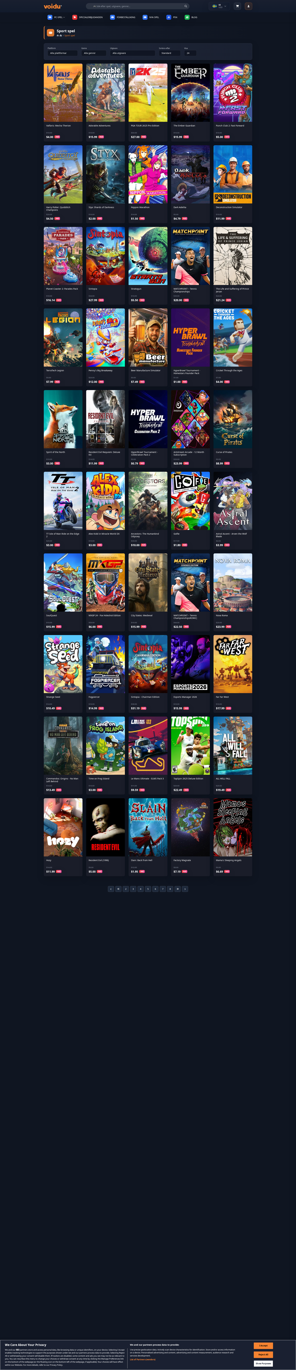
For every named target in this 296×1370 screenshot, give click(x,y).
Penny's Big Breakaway (100, 370)
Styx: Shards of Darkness (101, 207)
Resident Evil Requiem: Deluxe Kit (104, 453)
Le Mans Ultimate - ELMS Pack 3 (147, 778)
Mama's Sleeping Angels (228, 860)
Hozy (48, 860)
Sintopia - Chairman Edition (145, 696)
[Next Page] (185, 889)
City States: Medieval (141, 615)
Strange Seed (53, 696)
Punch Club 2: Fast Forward (230, 125)
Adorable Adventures (100, 125)
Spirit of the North (55, 452)
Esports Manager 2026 (185, 696)
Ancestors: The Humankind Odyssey (145, 535)
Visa (186, 48)
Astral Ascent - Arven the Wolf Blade (231, 535)
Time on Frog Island (99, 778)
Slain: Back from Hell (141, 860)
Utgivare (113, 48)
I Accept (263, 1345)
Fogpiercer (94, 696)
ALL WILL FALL (223, 778)
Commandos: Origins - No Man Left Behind (62, 780)
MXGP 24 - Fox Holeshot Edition (105, 615)
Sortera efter (164, 48)
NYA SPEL (154, 17)
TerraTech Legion (55, 370)
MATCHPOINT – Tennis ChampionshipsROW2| (185, 617)
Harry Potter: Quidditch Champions (58, 208)
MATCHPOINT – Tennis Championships (185, 290)
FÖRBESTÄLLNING (126, 17)
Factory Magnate (182, 860)
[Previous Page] (111, 889)
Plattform (52, 48)
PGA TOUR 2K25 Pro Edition (145, 125)
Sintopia (93, 288)
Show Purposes (263, 1363)
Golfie (176, 533)
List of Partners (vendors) (142, 1359)
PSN (175, 17)
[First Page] (118, 889)
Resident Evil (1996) (99, 860)
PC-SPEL (58, 17)
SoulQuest (51, 615)
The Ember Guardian (184, 125)
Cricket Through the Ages (229, 370)
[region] (148, 1355)
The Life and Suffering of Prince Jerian (232, 290)
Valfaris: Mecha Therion (58, 125)
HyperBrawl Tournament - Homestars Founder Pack (187, 372)
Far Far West (222, 696)
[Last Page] (178, 889)
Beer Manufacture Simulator (145, 370)
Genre (84, 48)
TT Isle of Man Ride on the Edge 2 (62, 535)
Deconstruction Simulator (229, 207)
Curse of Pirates (224, 452)
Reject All (263, 1354)
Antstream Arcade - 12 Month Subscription (189, 453)
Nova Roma (222, 615)
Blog (194, 17)
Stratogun (136, 288)
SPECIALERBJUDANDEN (91, 17)
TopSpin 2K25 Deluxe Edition (188, 778)
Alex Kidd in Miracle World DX (104, 533)
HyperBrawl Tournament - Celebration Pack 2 (144, 453)
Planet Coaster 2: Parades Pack (62, 288)
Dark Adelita (180, 207)
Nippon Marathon (140, 207)
